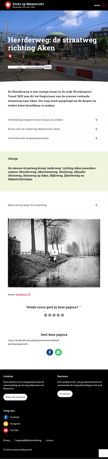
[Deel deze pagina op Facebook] (49, 352)
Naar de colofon (15, 397)
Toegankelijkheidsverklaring (27, 440)
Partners (65, 393)
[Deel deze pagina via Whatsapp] (58, 352)
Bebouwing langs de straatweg (27, 205)
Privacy (6, 440)
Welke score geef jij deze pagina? (52, 307)
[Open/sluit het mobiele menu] (103, 5)
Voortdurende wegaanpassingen (28, 138)
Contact (49, 440)
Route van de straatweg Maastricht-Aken (34, 128)
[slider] (54, 315)
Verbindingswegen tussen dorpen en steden (35, 119)
